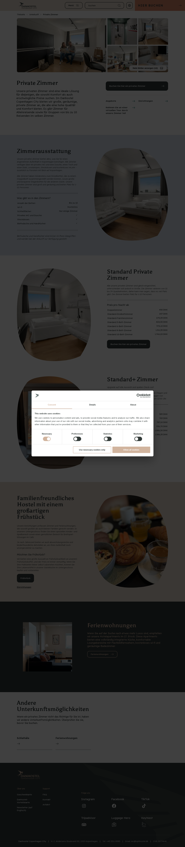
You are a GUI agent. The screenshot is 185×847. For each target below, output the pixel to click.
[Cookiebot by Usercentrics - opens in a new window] (138, 396)
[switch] (77, 439)
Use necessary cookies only (92, 450)
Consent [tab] (52, 405)
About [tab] (133, 405)
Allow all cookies (131, 450)
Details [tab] (92, 405)
